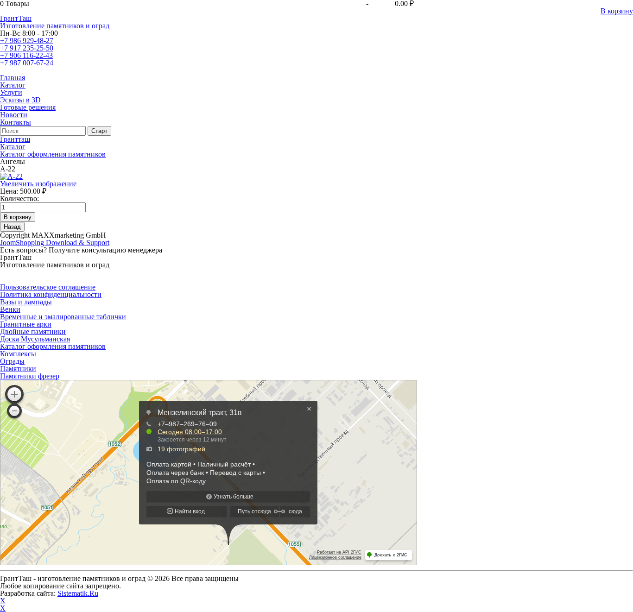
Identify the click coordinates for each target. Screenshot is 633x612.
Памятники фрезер (29, 376)
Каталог (12, 85)
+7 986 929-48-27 (26, 40)
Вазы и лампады (26, 302)
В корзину (617, 11)
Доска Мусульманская (35, 339)
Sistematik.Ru (77, 593)
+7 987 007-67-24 (26, 63)
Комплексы (18, 354)
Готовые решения (28, 107)
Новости (13, 115)
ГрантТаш (16, 18)
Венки (10, 309)
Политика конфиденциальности (50, 294)
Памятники (18, 368)
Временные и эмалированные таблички (63, 317)
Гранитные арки (25, 324)
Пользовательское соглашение (47, 287)
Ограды (12, 361)
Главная (12, 78)
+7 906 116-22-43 (26, 55)
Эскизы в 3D (20, 100)
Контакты (15, 122)
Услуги (11, 92)
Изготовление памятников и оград (54, 26)
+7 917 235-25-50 (26, 48)
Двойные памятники (33, 331)
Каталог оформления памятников (53, 346)
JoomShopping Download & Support (54, 242)
